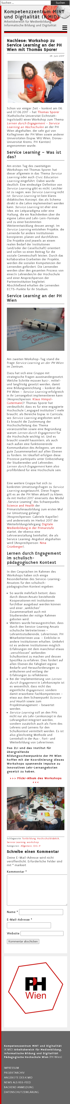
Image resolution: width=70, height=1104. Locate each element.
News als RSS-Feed (17, 1082)
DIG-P (37, 846)
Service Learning (16, 842)
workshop (33, 842)
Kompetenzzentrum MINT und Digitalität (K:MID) (34, 14)
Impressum (11, 1067)
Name (12, 912)
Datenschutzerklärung (21, 1092)
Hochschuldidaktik (48, 838)
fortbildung (29, 838)
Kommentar (17, 871)
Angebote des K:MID (18, 1077)
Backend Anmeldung (19, 1087)
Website (13, 933)
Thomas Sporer (48, 112)
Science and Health (20, 505)
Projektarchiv (14, 1072)
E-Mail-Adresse (19, 919)
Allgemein (26, 846)
